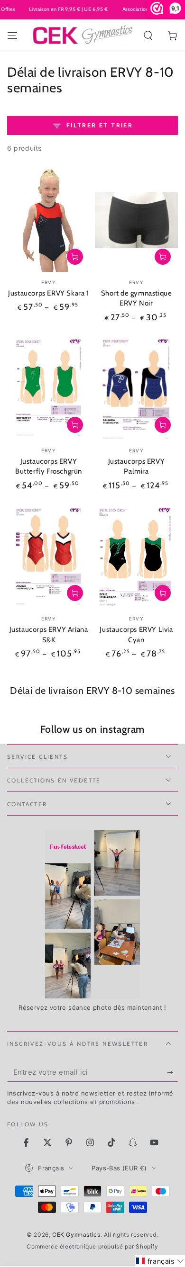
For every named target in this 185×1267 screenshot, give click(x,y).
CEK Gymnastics (76, 1234)
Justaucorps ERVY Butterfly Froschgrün (48, 466)
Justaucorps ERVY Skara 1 (48, 293)
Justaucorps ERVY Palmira (136, 466)
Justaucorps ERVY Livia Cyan (136, 634)
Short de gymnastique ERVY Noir (136, 298)
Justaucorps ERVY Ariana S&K (48, 634)
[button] (148, 35)
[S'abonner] (172, 1072)
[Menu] (12, 35)
